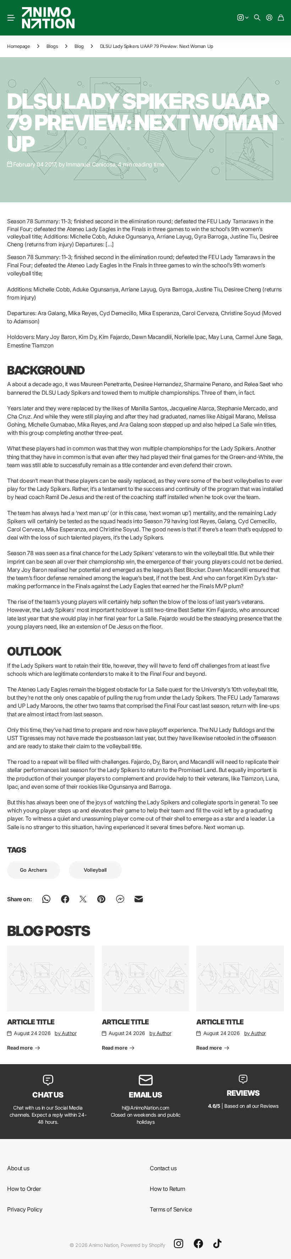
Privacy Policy (24, 1209)
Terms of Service (171, 1209)
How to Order (24, 1188)
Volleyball (95, 870)
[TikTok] (217, 1243)
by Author (65, 1033)
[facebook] (198, 1243)
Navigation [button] (11, 18)
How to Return (167, 1188)
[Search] (257, 18)
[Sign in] (269, 18)
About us (18, 1168)
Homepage (18, 46)
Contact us (163, 1168)
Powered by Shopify (143, 1245)
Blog (79, 46)
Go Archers (33, 870)
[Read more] (243, 18)
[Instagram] (178, 1243)
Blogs (52, 46)
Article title (30, 1022)
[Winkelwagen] (281, 18)
